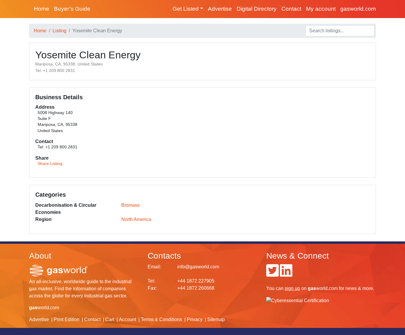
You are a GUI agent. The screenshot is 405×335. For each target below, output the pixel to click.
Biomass (130, 205)
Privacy (195, 319)
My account (321, 9)
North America (136, 219)
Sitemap (216, 319)
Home (41, 9)
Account (127, 319)
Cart (109, 319)
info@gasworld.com (198, 266)
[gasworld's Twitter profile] (272, 274)
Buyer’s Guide (72, 9)
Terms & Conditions (161, 319)
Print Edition (66, 319)
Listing (59, 30)
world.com (44, 307)
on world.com (311, 288)
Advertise (220, 9)
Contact (291, 9)
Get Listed (186, 9)
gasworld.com (358, 9)
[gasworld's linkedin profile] (286, 274)
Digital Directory (257, 9)
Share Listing (50, 163)
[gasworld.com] (58, 270)
